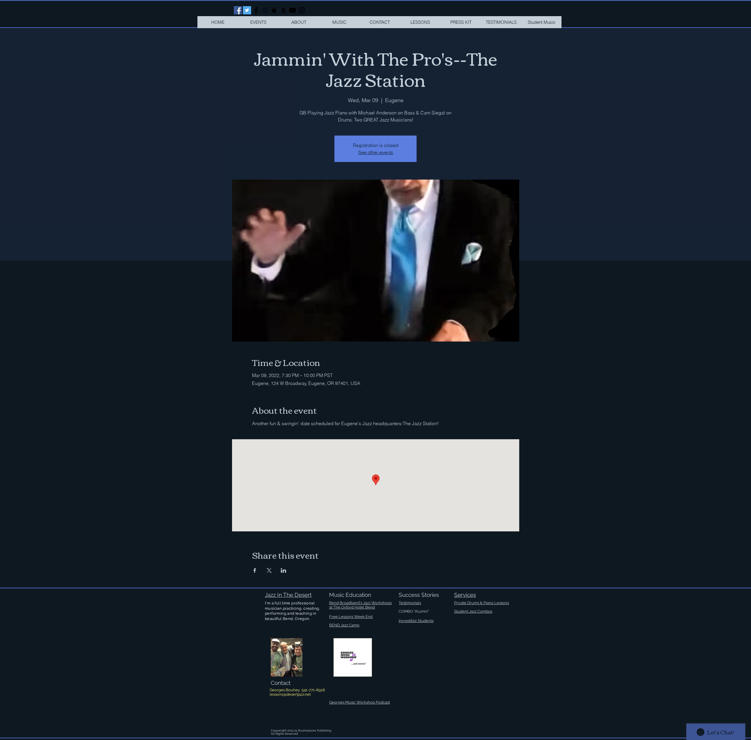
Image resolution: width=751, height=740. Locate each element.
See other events (375, 152)
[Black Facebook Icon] (256, 10)
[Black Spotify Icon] (265, 10)
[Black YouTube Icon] (292, 10)
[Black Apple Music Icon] (274, 10)
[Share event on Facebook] (255, 570)
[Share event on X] (269, 570)
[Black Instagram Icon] (301, 10)
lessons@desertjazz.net (290, 694)
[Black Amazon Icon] (283, 10)
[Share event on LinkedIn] (283, 570)
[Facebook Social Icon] (238, 10)
